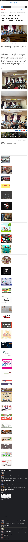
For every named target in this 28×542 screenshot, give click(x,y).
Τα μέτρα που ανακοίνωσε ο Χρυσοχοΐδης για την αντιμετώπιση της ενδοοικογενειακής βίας (12, 522)
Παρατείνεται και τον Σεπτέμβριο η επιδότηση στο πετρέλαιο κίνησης (13, 136)
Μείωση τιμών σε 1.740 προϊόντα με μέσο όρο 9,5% (15, 9)
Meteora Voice (13, 2)
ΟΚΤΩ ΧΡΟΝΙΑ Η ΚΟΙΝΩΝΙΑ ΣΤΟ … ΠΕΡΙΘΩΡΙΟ (9, 480)
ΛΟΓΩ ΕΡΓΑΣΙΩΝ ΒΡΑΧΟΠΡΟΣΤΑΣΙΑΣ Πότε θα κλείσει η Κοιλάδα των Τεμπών (5, 136)
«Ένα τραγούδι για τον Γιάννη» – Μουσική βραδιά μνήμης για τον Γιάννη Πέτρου (22, 136)
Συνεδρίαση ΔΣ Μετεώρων (6, 477)
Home (2, 12)
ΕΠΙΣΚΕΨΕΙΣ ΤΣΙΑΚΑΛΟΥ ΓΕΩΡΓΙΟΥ (8, 483)
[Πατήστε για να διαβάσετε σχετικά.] (6, 173)
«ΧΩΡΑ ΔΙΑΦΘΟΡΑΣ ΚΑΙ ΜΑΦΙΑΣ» (7, 531)
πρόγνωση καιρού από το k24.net (6, 498)
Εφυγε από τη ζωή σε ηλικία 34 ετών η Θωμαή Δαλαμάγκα (9, 489)
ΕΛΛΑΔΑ (8, 9)
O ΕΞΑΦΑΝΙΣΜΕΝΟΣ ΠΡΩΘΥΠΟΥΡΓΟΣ (8, 534)
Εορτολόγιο (6, 516)
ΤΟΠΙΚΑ (21, 9)
